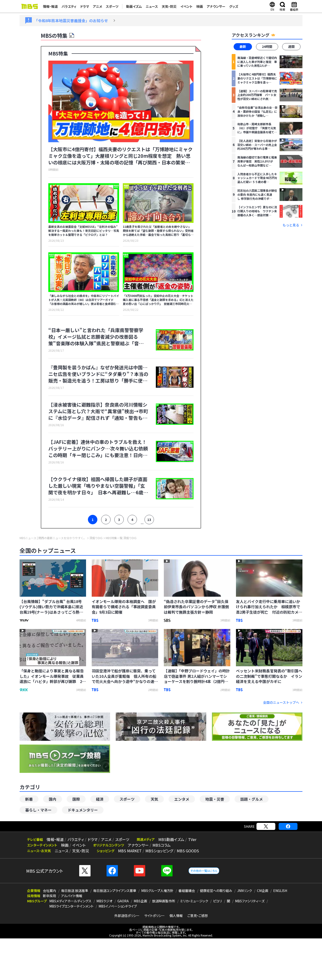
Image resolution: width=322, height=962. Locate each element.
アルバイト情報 (71, 895)
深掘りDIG (96, 538)
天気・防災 (169, 6)
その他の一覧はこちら (203, 871)
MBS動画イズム (171, 839)
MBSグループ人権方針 (157, 890)
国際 (76, 799)
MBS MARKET (130, 851)
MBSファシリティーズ (249, 901)
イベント (186, 6)
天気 (154, 799)
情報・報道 (50, 6)
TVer (192, 839)
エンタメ (181, 799)
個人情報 (176, 915)
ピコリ (217, 901)
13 (149, 519)
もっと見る (291, 225)
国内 (52, 799)
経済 (99, 799)
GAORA (123, 901)
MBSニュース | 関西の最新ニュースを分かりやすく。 (53, 538)
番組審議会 (186, 890)
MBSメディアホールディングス (70, 901)
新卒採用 (49, 895)
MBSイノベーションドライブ (118, 906)
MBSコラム (162, 845)
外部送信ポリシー (127, 915)
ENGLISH (280, 890)
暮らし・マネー (38, 810)
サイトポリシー (154, 915)
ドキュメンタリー (83, 810)
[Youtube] (139, 870)
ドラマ (84, 6)
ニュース (152, 6)
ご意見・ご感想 (197, 915)
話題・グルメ (251, 799)
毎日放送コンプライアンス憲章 (114, 890)
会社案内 (49, 890)
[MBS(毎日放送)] (29, 6)
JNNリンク (244, 890)
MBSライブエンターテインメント (71, 906)
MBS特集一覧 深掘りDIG (121, 538)
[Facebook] (288, 826)
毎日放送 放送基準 (74, 890)
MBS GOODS (188, 851)
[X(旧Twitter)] (265, 826)
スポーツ (112, 6)
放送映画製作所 (163, 901)
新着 (29, 799)
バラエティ (69, 6)
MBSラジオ (104, 901)
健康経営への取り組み (216, 890)
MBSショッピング (159, 851)
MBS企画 (140, 901)
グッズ (233, 6)
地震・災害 (214, 799)
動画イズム (134, 6)
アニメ (97, 6)
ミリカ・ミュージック (194, 901)
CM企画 (262, 890)
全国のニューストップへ (281, 702)
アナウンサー (216, 6)
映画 (199, 6)
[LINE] (167, 870)
